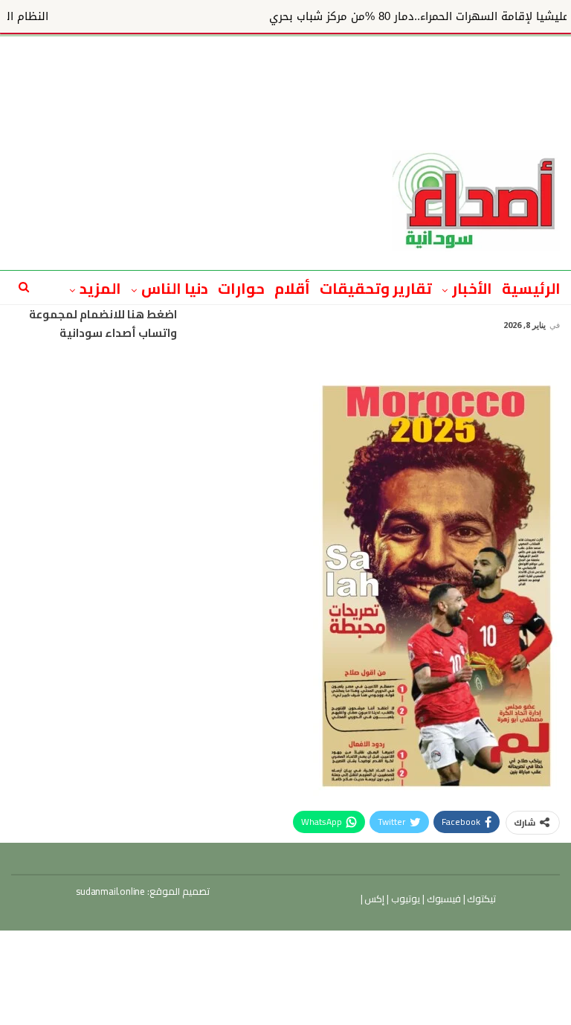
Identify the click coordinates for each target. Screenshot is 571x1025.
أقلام (292, 288)
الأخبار (472, 288)
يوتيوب (404, 898)
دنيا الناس (174, 288)
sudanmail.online (110, 891)
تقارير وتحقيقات (376, 288)
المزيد (100, 288)
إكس (374, 898)
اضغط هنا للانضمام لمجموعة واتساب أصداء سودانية (103, 323)
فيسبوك (443, 898)
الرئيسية (531, 288)
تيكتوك (481, 898)
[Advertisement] (285, 69)
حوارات (241, 288)
